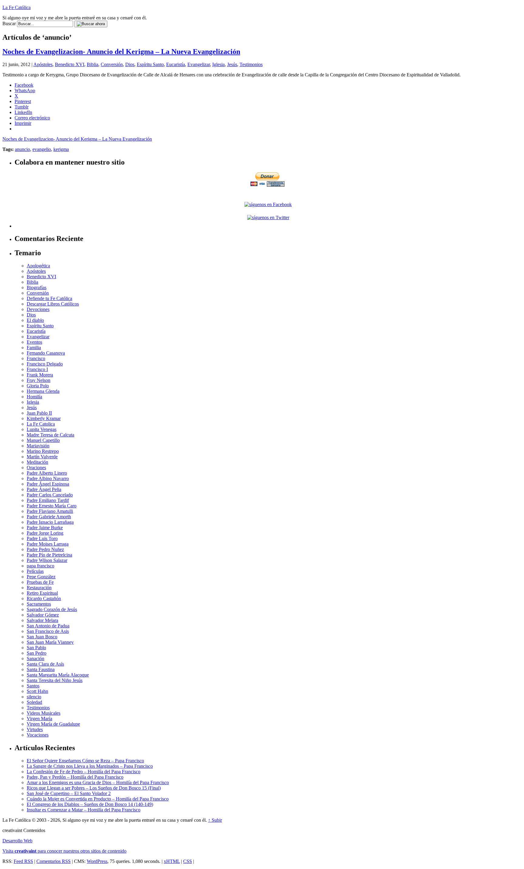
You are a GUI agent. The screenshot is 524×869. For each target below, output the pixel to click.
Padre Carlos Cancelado (50, 494)
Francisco (36, 358)
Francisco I (37, 369)
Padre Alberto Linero (47, 473)
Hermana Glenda (43, 391)
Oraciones (36, 467)
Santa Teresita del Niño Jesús (54, 680)
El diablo (35, 320)
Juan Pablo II (39, 413)
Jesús (232, 64)
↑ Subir (215, 820)
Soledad (34, 702)
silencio (34, 696)
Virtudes (35, 729)
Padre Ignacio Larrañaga (50, 522)
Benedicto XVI (69, 64)
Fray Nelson (38, 380)
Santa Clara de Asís (45, 664)
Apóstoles (42, 64)
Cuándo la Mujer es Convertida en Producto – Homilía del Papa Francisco (98, 798)
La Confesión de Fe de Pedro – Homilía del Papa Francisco (83, 771)
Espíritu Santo (150, 64)
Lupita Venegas (41, 429)
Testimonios (251, 64)
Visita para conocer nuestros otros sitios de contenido (64, 851)
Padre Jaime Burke (45, 527)
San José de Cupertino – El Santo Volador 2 (69, 793)
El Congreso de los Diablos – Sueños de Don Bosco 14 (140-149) (90, 804)
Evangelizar (198, 64)
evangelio (41, 149)
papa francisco (40, 565)
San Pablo (36, 647)
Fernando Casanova (46, 353)
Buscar (9, 23)
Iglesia (218, 64)
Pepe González (41, 576)
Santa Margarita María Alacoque (58, 674)
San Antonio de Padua (48, 625)
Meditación (37, 462)
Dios (129, 64)
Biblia (92, 64)
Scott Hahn (37, 691)
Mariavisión (38, 445)
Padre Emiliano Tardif (48, 500)
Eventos (34, 342)
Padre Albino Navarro (48, 478)
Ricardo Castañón (44, 598)
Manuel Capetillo (43, 440)
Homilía (34, 396)
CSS (187, 861)
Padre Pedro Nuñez (45, 549)
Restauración (39, 587)
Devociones (38, 309)
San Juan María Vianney (50, 642)
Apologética (38, 265)
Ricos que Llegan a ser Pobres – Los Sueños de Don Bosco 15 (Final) (94, 787)
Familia (34, 347)
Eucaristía (175, 64)
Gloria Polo (38, 385)
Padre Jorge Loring (45, 533)
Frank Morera (40, 374)
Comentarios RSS (53, 861)
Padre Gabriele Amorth (49, 516)
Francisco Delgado (45, 363)
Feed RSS (23, 861)
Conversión (112, 64)
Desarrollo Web (17, 840)
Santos (33, 685)
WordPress (97, 861)
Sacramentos (39, 604)
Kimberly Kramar (44, 418)
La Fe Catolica (41, 423)
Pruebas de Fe (40, 582)
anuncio (22, 149)
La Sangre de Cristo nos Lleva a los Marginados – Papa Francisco (90, 766)
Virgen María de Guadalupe (53, 724)
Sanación (35, 658)
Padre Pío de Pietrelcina (49, 554)
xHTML (172, 861)
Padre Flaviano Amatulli (50, 511)
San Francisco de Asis (48, 631)
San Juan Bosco (42, 636)
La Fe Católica (16, 7)
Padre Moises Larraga (48, 543)
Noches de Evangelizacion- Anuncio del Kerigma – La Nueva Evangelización (121, 51)
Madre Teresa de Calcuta (50, 434)
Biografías (36, 287)
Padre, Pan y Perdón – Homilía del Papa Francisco (75, 777)
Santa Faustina (41, 669)
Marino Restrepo (43, 451)
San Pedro (36, 653)
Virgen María (39, 718)
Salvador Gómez (43, 614)
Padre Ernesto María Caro (51, 505)
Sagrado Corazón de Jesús (52, 609)
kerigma (61, 149)
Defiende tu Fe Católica (49, 298)
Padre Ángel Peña (44, 489)
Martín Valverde (42, 456)
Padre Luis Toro (42, 538)
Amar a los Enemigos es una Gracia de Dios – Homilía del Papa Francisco (98, 782)
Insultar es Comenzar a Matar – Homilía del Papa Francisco (83, 809)
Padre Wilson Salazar (47, 560)
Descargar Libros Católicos (53, 303)
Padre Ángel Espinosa (48, 483)
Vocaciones (38, 734)
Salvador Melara (42, 620)
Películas (35, 571)
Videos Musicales (43, 713)
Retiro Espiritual (42, 593)
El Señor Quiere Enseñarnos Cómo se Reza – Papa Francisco (85, 760)
